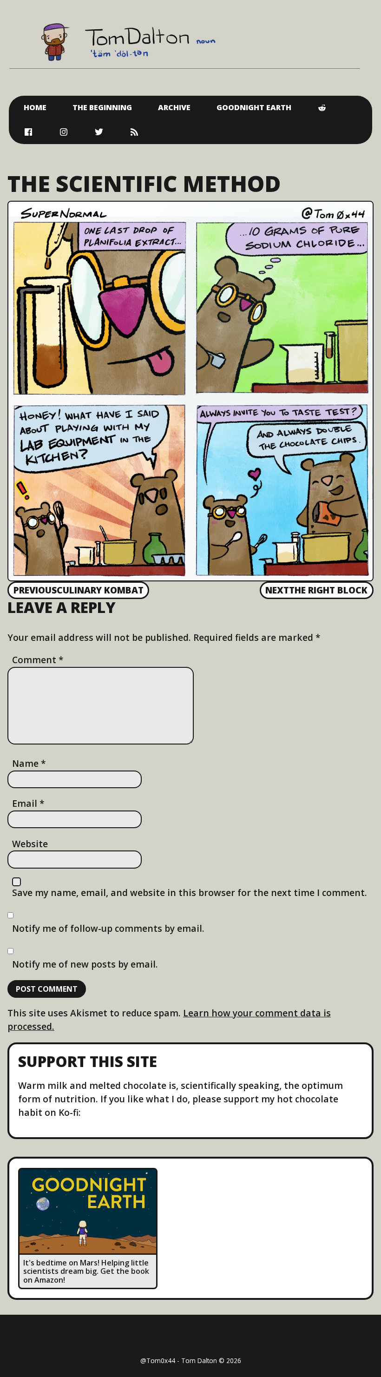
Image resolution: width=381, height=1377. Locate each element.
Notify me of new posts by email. (85, 964)
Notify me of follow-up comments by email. (108, 928)
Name (29, 763)
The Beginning (102, 107)
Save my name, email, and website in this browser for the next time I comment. (189, 892)
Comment (38, 659)
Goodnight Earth (254, 107)
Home (35, 107)
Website (30, 843)
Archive (174, 107)
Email (28, 803)
